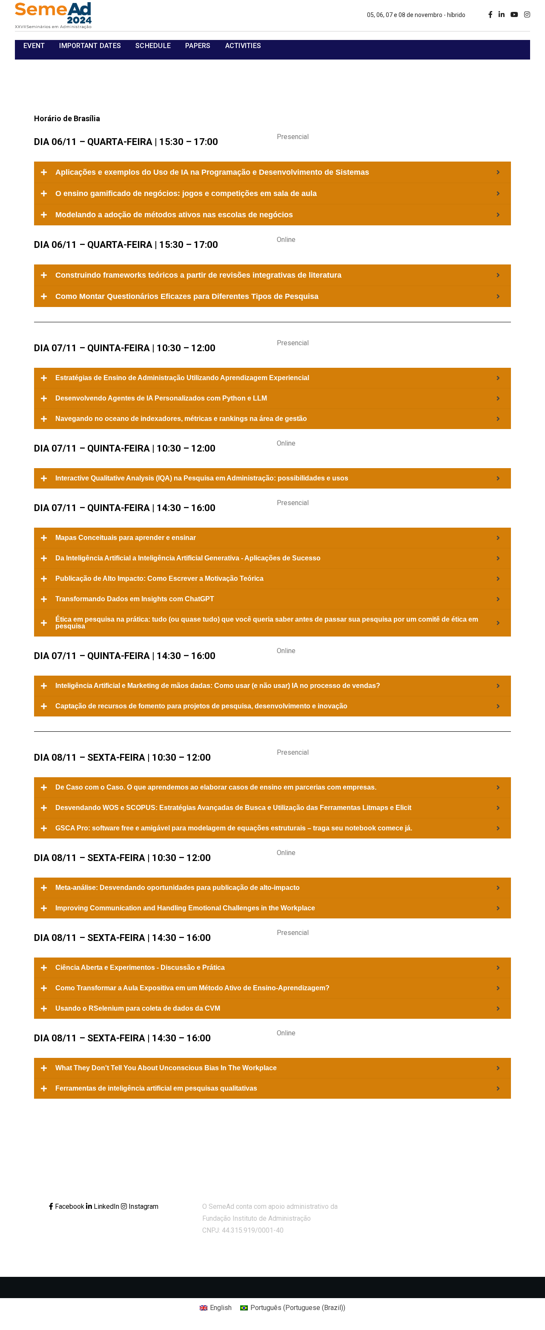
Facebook (69, 1206)
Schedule (153, 46)
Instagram (142, 1206)
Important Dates (90, 46)
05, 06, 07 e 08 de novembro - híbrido (416, 14)
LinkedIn (106, 1206)
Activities (243, 46)
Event (34, 46)
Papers (198, 46)
